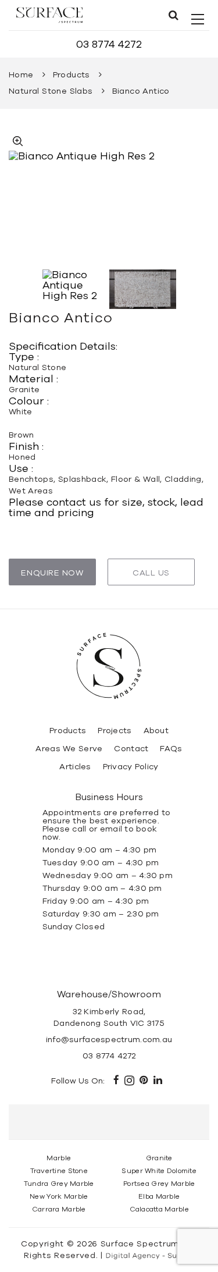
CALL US (151, 572)
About (156, 730)
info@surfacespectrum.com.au (109, 1039)
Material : (33, 379)
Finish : (26, 446)
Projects (114, 730)
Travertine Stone (59, 1170)
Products (71, 74)
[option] (109, 200)
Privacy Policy (131, 766)
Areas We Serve (68, 748)
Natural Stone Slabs (51, 91)
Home (21, 74)
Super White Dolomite (158, 1170)
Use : (21, 468)
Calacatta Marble (159, 1209)
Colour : (29, 401)
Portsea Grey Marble (159, 1183)
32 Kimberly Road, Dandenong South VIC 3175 (109, 1017)
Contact (131, 748)
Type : (24, 357)
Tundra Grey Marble (59, 1183)
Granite (159, 1158)
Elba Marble (159, 1196)
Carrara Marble (59, 1209)
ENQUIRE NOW (52, 572)
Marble (59, 1158)
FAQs (171, 748)
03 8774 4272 (109, 44)
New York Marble (59, 1196)
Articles (75, 766)
